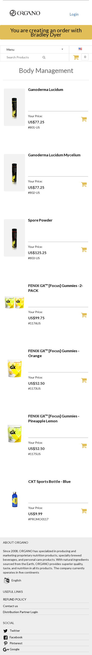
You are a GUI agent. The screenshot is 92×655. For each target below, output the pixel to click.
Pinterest (15, 643)
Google (14, 649)
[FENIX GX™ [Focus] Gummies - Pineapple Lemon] (14, 451)
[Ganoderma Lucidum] (14, 125)
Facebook (15, 637)
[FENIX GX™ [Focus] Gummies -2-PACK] (14, 321)
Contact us (10, 606)
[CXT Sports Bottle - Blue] (14, 517)
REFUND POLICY (14, 599)
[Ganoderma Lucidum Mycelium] (14, 190)
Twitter (14, 630)
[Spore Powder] (14, 255)
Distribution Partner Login (20, 612)
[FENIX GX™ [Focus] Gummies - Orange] (14, 386)
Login (74, 14)
